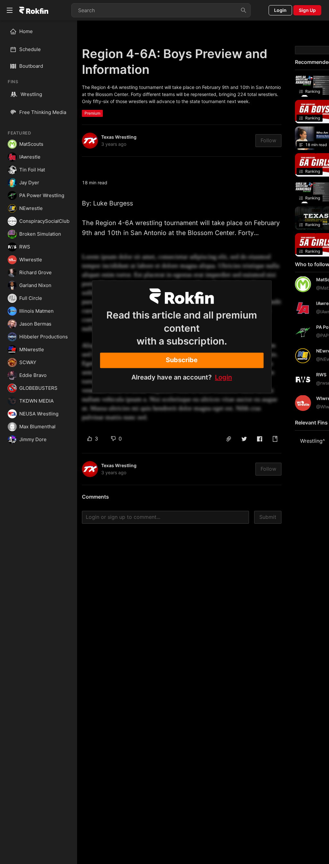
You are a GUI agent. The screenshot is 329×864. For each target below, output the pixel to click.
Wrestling (31, 94)
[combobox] (161, 10)
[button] (228, 438)
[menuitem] (41, 31)
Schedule (30, 49)
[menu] (38, 40)
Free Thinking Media (42, 112)
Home (26, 31)
